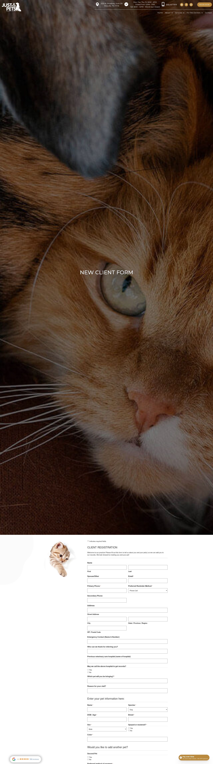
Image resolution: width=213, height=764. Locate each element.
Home (160, 13)
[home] (11, 7)
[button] (169, 13)
